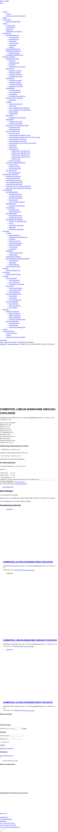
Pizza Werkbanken (14, 280)
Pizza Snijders (13, 307)
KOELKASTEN (10, 68)
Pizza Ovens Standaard (15, 288)
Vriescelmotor (13, 147)
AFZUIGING (6, 272)
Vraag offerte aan (19, 482)
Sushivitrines (12, 106)
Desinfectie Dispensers (15, 243)
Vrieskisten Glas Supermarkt (14, 184)
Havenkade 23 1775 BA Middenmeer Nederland (6, 819)
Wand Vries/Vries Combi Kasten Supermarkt (18, 188)
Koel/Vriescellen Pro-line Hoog (18, 141)
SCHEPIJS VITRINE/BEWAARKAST (15, 162)
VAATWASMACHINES (12, 192)
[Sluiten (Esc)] (5, 829)
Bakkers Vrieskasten (15, 315)
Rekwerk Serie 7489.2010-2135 (21, 157)
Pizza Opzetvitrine (14, 282)
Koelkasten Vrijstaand (15, 70)
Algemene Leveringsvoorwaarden (15, 16)
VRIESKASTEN (10, 78)
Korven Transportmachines (16, 202)
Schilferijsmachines (14, 129)
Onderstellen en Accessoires (14, 31)
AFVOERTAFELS (10, 208)
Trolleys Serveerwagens (16, 253)
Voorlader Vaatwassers (15, 196)
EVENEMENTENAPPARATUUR (14, 55)
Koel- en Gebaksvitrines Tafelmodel (19, 108)
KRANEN (5, 268)
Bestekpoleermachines (15, 217)
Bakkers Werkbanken (15, 317)
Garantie (8, 335)
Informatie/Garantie (8, 331)
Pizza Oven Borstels (14, 306)
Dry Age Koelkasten (14, 172)
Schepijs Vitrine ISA (14, 166)
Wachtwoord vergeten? (6, 748)
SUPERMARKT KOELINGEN (10, 174)
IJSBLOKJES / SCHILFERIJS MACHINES (17, 125)
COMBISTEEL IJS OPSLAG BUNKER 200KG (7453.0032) (28, 702)
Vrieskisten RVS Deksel (15, 121)
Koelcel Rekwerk (14, 149)
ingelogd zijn (8, 501)
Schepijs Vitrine (13, 164)
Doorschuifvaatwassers (16, 198)
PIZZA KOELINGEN (11, 278)
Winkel (5, 17)
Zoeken (24, 728)
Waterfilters (12, 227)
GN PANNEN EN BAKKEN (13, 257)
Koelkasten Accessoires (16, 76)
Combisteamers (10, 25)
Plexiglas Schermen (14, 241)
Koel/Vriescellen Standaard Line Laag (19, 135)
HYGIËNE (8, 233)
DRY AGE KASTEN (11, 170)
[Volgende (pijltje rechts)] (2, 831)
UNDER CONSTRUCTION (13, 21)
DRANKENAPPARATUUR (13, 49)
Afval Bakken (13, 249)
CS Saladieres (13, 94)
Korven (11, 223)
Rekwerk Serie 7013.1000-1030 (21, 151)
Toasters (11, 47)
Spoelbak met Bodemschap (17, 206)
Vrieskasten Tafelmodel (15, 84)
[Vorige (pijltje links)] (0, 831)
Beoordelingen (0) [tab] (8, 487)
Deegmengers (13, 296)
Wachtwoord (3, 739)
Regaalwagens (13, 255)
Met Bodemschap (14, 210)
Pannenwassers (13, 200)
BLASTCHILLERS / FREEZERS (14, 98)
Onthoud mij (5, 742)
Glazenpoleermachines (15, 215)
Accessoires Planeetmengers (17, 327)
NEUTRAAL (6, 231)
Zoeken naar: (3, 728)
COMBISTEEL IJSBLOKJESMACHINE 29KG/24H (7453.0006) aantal (19, 479)
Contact (8, 14)
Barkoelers (12, 61)
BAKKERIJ (6, 309)
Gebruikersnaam (4, 735)
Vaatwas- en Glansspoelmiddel (18, 221)
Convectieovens (10, 27)
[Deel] (3, 829)
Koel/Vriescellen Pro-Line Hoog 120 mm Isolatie (22, 143)
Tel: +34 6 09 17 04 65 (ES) (8, 825)
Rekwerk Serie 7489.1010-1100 (20, 155)
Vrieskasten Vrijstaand (15, 80)
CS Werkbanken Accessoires (17, 96)
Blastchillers (12, 100)
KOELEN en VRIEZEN (9, 57)
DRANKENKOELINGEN (12, 59)
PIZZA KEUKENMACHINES (13, 294)
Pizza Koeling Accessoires (16, 284)
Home (1, 342)
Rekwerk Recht (16, 159)
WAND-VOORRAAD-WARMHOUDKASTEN (17, 259)
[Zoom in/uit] (0, 829)
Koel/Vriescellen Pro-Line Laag (18, 139)
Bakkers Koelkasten (14, 313)
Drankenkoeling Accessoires (17, 66)
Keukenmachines (14, 39)
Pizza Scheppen (13, 304)
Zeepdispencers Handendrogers (18, 237)
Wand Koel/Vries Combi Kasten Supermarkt (18, 186)
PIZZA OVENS (10, 286)
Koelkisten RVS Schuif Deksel (17, 117)
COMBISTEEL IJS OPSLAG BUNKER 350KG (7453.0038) (28, 562)
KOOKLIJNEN (7, 19)
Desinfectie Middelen (15, 245)
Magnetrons (9, 29)
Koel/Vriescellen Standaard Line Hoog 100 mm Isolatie (24, 137)
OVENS (5, 23)
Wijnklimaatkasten (14, 63)
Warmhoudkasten (14, 264)
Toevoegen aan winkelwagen (7, 481)
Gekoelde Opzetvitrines (16, 104)
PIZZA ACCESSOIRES (12, 302)
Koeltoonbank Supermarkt (13, 176)
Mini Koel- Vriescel (14, 133)
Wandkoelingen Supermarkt (14, 180)
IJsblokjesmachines (14, 127)
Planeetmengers (13, 325)
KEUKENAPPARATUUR (12, 35)
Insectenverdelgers (14, 235)
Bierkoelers (12, 65)
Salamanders (12, 45)
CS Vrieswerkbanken (15, 92)
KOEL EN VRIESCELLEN (13, 131)
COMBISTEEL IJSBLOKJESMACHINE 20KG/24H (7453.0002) (30, 640)
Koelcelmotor (13, 145)
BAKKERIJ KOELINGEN (12, 311)
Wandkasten (12, 262)
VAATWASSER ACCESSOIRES (14, 219)
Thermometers (13, 247)
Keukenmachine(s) (14, 323)
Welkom (5, 12)
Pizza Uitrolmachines (15, 300)
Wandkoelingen (13, 113)
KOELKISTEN (9, 115)
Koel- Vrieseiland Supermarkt (14, 182)
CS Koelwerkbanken (15, 90)
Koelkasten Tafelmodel (15, 74)
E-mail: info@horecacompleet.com (10, 827)
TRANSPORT (9, 251)
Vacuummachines (14, 37)
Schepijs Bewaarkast (15, 168)
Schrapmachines (14, 43)
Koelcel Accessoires (14, 161)
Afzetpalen (12, 239)
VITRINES (8, 102)
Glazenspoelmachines (15, 194)
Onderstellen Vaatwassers (16, 225)
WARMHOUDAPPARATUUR (13, 51)
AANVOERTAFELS (11, 204)
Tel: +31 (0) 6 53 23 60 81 (7, 823)
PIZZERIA (5, 276)
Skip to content (4, 1)
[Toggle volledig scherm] (2, 829)
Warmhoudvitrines (14, 53)
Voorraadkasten (13, 260)
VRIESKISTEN (10, 119)
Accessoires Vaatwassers (16, 229)
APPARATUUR (7, 33)
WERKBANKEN (10, 88)
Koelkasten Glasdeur (15, 72)
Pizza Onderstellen (14, 292)
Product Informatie (11, 333)
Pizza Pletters (13, 298)
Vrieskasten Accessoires (16, 86)
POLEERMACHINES (11, 213)
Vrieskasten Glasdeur (15, 82)
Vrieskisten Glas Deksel (15, 123)
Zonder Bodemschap (15, 211)
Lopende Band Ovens (15, 290)
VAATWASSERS (7, 190)
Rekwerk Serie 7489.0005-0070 (21, 153)
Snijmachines (13, 41)
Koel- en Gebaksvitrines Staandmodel (20, 110)
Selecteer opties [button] (19, 570)
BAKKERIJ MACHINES (12, 321)
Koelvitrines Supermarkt (13, 178)
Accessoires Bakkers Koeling (17, 319)
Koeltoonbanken (13, 112)
